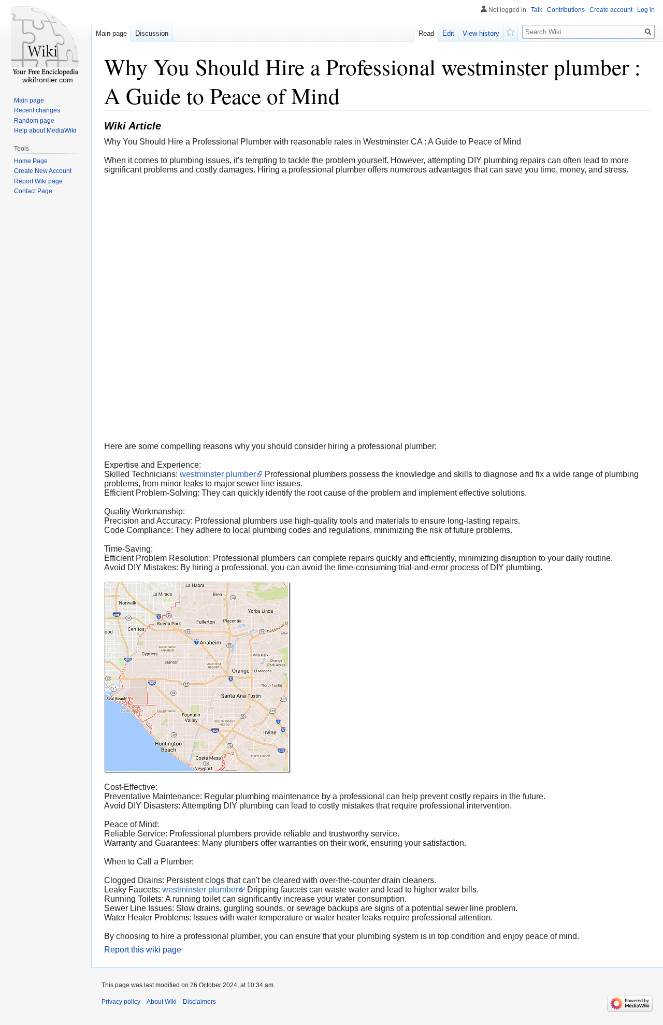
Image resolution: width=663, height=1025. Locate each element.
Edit (448, 33)
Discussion (151, 33)
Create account (610, 9)
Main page (111, 33)
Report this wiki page (142, 949)
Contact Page (33, 191)
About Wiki (162, 1001)
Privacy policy (121, 1001)
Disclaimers (199, 1001)
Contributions (566, 9)
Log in (646, 9)
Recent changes (37, 110)
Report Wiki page (38, 181)
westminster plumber (218, 474)
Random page (34, 120)
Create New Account (42, 171)
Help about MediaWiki (45, 130)
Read (426, 33)
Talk (536, 9)
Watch (510, 31)
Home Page (31, 161)
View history (481, 33)
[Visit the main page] (45, 41)
